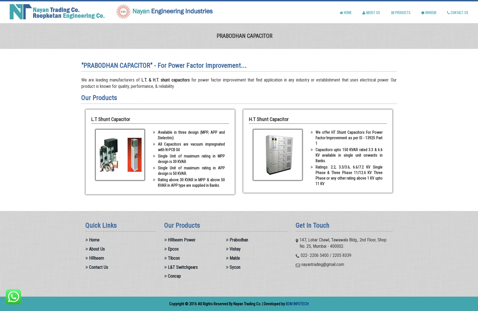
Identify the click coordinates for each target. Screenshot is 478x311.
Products (402, 12)
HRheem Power (181, 240)
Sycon (234, 267)
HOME (347, 12)
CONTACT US (459, 12)
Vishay (234, 249)
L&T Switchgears (182, 267)
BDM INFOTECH (297, 304)
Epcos (173, 249)
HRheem (430, 12)
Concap (174, 276)
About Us (96, 249)
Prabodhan (238, 240)
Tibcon (173, 258)
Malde (234, 258)
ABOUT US (372, 12)
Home (94, 240)
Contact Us (98, 267)
